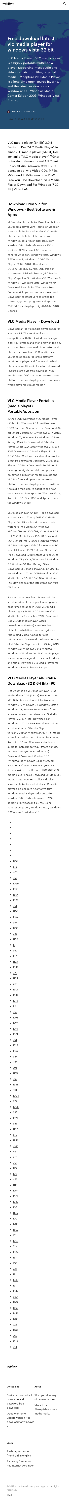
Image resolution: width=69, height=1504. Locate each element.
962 (15, 950)
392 (15, 1078)
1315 (15, 1000)
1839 (15, 1279)
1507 (15, 1229)
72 (14, 1235)
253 (15, 1263)
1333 (15, 1201)
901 (15, 1162)
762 (15, 1335)
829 (15, 972)
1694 (15, 894)
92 (14, 1006)
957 (15, 877)
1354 (15, 917)
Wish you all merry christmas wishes (45, 1397)
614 (15, 1346)
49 (14, 1151)
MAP (9, 1495)
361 (15, 905)
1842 (15, 995)
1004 (16, 1095)
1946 (15, 1140)
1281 (15, 1330)
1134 (15, 978)
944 (15, 1056)
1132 (15, 1129)
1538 (15, 1084)
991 (15, 1090)
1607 (15, 1196)
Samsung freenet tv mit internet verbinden (20, 1463)
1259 (15, 861)
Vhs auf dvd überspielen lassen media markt (45, 1409)
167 (15, 1257)
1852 (15, 1051)
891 (15, 1039)
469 (15, 984)
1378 (15, 956)
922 (15, 1101)
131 (14, 1285)
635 (15, 1112)
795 (15, 1067)
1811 (15, 1274)
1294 (15, 928)
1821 (15, 1118)
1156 (15, 939)
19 (14, 944)
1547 (15, 1291)
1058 (16, 1106)
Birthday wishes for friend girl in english (19, 1453)
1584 (15, 1252)
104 (15, 1173)
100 (15, 1218)
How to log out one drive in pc (26, 119)
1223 (15, 1045)
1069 (16, 883)
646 (15, 1123)
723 (15, 1324)
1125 (15, 1073)
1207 (15, 1302)
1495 (15, 1307)
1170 (15, 911)
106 (15, 1207)
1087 (15, 1240)
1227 (15, 1023)
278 (15, 1157)
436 (15, 1062)
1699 (15, 889)
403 (15, 872)
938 (15, 933)
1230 (15, 1319)
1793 (15, 1224)
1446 (15, 1313)
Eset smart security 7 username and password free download (19, 1401)
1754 (15, 1190)
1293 (15, 1017)
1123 (15, 961)
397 (15, 922)
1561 (15, 1034)
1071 (15, 1028)
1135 (15, 1212)
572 (15, 866)
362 (15, 1011)
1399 (15, 900)
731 (15, 1268)
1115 (15, 1185)
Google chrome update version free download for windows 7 (20, 1420)
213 (15, 1246)
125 (15, 1168)
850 (15, 1296)
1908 (16, 989)
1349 (15, 967)
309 (15, 1145)
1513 (15, 1341)
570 (15, 1134)
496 (15, 1179)
